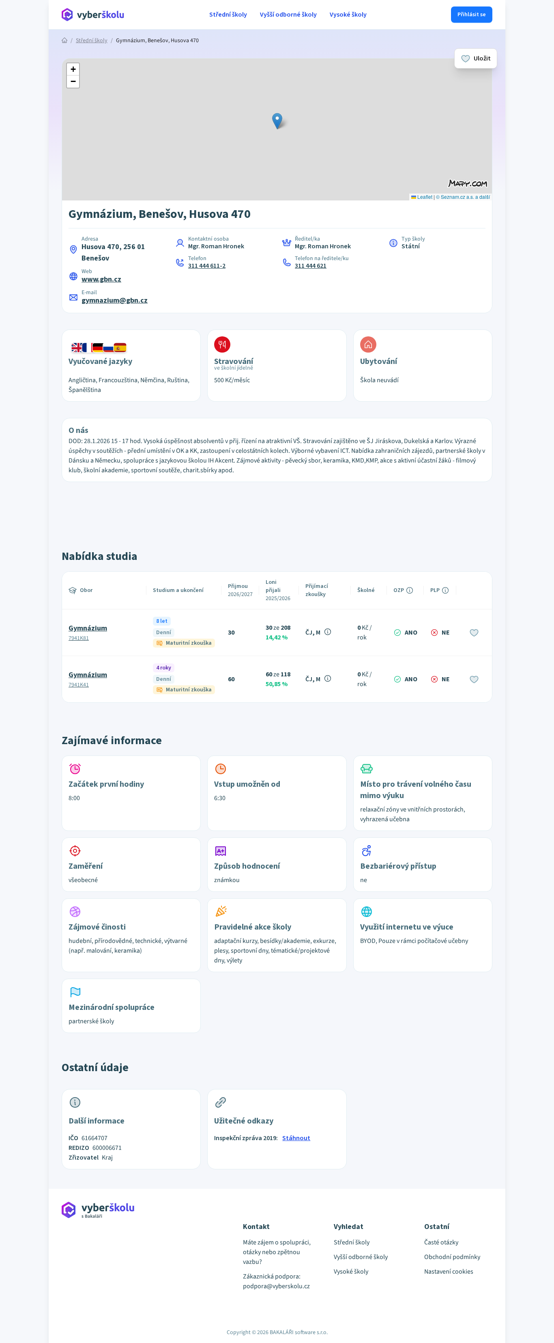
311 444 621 (310, 265)
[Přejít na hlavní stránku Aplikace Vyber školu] (93, 14)
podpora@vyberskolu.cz (276, 1286)
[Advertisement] (24, 170)
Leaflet (424, 196)
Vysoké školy (348, 14)
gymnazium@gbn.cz (115, 300)
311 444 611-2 (206, 265)
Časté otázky (441, 1242)
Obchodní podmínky (452, 1257)
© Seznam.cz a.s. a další (463, 196)
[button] (277, 121)
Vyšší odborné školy (288, 14)
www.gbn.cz (101, 279)
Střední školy (228, 14)
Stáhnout (296, 1138)
